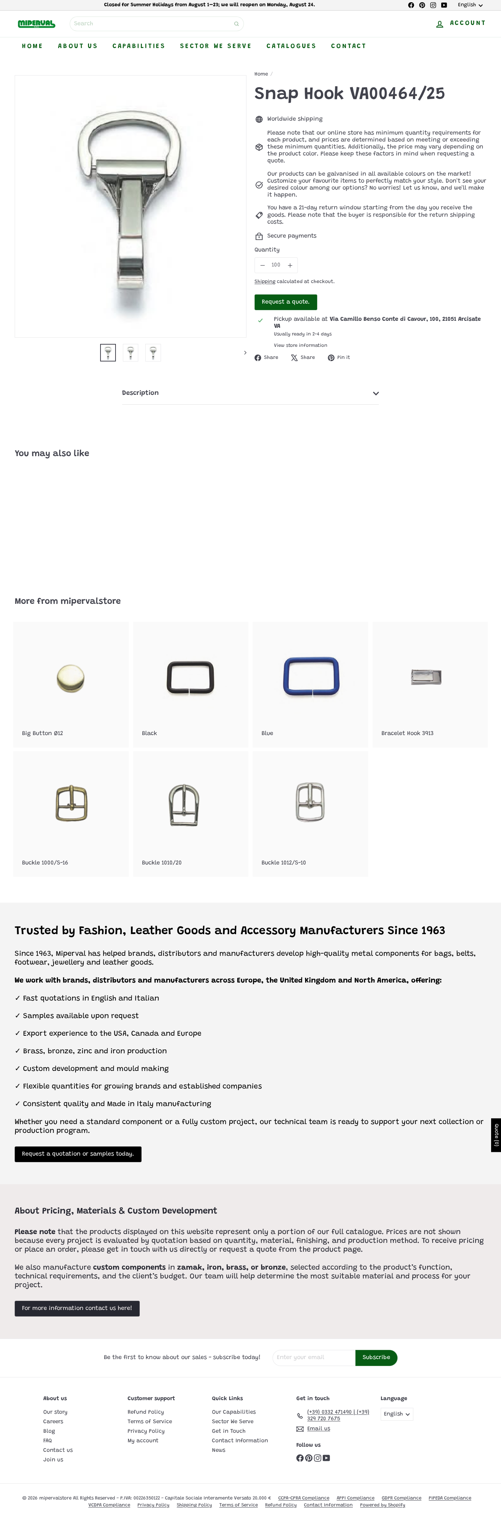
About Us (78, 46)
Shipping (265, 281)
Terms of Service (150, 1422)
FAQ (47, 1441)
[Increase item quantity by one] (290, 265)
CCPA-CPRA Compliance (303, 1498)
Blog (49, 1431)
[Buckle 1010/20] (191, 814)
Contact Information (240, 1441)
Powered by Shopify (382, 1505)
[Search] (236, 23)
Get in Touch (228, 1431)
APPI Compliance (355, 1498)
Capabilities (139, 46)
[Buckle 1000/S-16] (71, 814)
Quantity (267, 250)
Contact (348, 46)
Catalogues (292, 46)
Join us (53, 1460)
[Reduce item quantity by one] (262, 265)
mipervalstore (91, 601)
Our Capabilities (234, 1412)
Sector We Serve (216, 46)
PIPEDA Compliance (450, 1498)
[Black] (191, 685)
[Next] (241, 352)
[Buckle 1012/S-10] (310, 814)
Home (32, 46)
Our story (55, 1412)
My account (143, 1441)
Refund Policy (146, 1412)
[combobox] (157, 23)
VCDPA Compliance (109, 1505)
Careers (53, 1422)
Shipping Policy (194, 1505)
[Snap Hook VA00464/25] (51, 522)
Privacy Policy (146, 1431)
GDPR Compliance (401, 1498)
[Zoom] (130, 207)
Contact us (58, 1450)
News (218, 1450)
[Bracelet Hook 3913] (430, 685)
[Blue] (310, 685)
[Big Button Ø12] (71, 685)
